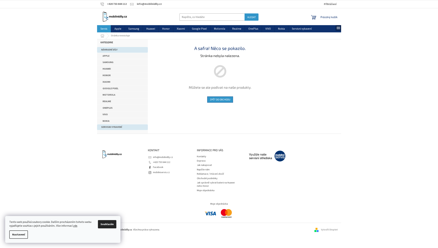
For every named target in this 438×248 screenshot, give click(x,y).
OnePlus (108, 108)
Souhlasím (107, 224)
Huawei (107, 69)
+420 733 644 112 (161, 162)
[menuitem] (104, 28)
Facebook (158, 167)
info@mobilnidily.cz (163, 157)
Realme (107, 101)
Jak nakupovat (204, 165)
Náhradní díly (109, 49)
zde (75, 226)
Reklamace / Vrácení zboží (210, 174)
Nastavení (18, 234)
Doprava (201, 161)
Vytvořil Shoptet (329, 229)
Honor (107, 75)
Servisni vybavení (111, 127)
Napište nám (203, 169)
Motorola (109, 95)
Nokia (106, 121)
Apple (106, 56)
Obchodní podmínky (207, 178)
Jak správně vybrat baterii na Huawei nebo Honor (216, 184)
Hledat (251, 17)
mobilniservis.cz (161, 172)
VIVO (105, 114)
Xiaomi (106, 82)
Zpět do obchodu (220, 99)
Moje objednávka (205, 190)
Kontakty (201, 156)
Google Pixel (110, 88)
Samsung (108, 62)
